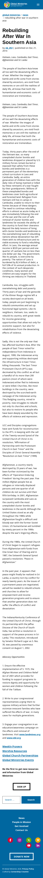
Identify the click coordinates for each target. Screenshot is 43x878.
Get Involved (21, 826)
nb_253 (9, 47)
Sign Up (21, 786)
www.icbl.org (14, 737)
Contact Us (22, 830)
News (21, 818)
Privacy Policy (28, 869)
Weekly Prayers (12, 746)
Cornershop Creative (20, 872)
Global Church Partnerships (20, 755)
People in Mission (21, 822)
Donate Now (21, 856)
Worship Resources (14, 751)
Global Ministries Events (18, 760)
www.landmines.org (29, 734)
